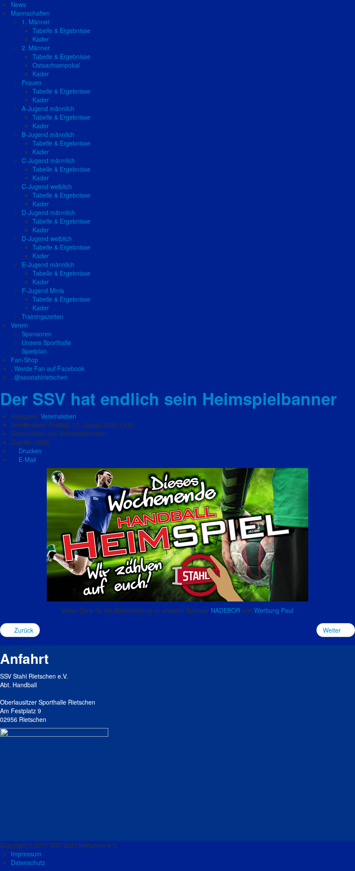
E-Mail (26, 459)
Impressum (26, 853)
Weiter (332, 630)
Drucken (29, 450)
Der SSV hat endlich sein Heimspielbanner (168, 398)
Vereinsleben (58, 416)
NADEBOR (225, 610)
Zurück (23, 630)
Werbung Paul (273, 610)
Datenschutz (28, 862)
